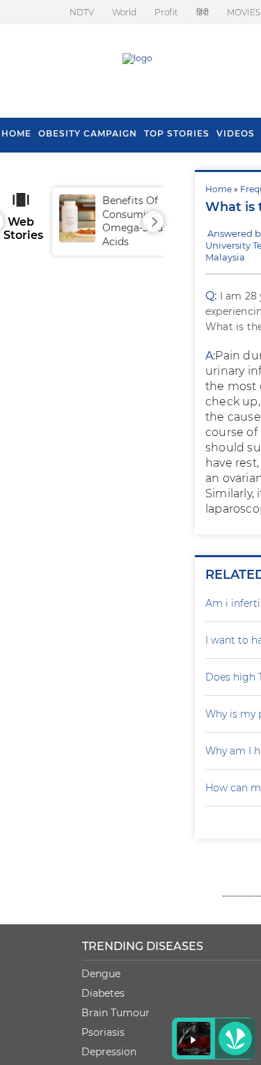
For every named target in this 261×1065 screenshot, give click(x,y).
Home (218, 189)
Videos (235, 133)
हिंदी (202, 12)
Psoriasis (103, 1032)
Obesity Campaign (87, 133)
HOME (16, 133)
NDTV (82, 12)
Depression (108, 1051)
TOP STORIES (176, 133)
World (124, 12)
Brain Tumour (115, 1012)
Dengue (100, 973)
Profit (166, 12)
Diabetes (103, 993)
